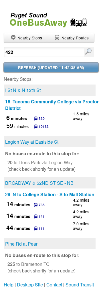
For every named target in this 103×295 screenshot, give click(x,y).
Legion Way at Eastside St (31, 142)
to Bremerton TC (28, 264)
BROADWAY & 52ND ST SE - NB (39, 183)
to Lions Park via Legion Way (40, 162)
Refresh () (51, 67)
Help (8, 284)
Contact (54, 284)
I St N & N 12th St (23, 90)
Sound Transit (80, 284)
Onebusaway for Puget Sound (46, 18)
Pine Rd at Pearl (22, 243)
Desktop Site (30, 284)
